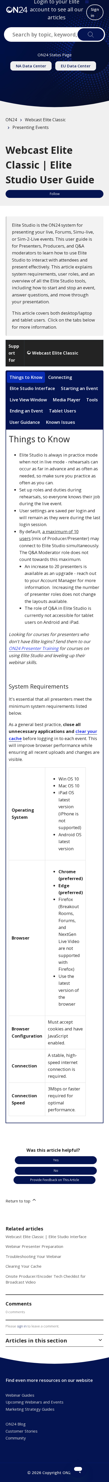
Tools (92, 400)
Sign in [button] (95, 12)
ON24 (11, 120)
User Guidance (25, 422)
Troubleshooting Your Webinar (33, 1256)
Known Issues (60, 422)
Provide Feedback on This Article (54, 1180)
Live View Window (28, 400)
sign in (22, 1326)
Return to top (18, 1201)
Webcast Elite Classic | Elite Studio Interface (46, 1236)
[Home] (17, 9)
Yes (55, 1160)
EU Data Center (75, 65)
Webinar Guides (20, 1395)
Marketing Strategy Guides (30, 1409)
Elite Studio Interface (32, 388)
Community (16, 1438)
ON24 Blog (16, 1424)
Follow (55, 194)
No (56, 1170)
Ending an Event (26, 411)
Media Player (66, 400)
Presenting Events (30, 127)
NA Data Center (31, 65)
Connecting (60, 377)
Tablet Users (62, 411)
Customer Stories (22, 1431)
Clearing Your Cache (24, 1266)
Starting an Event (79, 388)
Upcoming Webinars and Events (34, 1402)
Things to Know (26, 377)
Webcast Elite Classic (45, 120)
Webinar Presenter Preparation (34, 1246)
